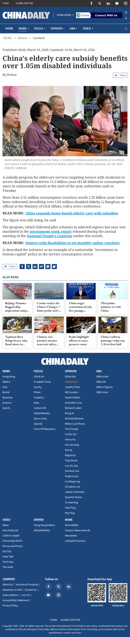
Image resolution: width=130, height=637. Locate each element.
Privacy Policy (10, 605)
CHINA (6, 3)
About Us (8, 584)
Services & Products (27, 584)
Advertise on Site (12, 590)
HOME (9, 28)
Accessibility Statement (16, 600)
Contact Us (31, 590)
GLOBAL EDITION (24, 3)
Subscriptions (10, 595)
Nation (22, 38)
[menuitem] (63, 15)
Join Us (25, 595)
